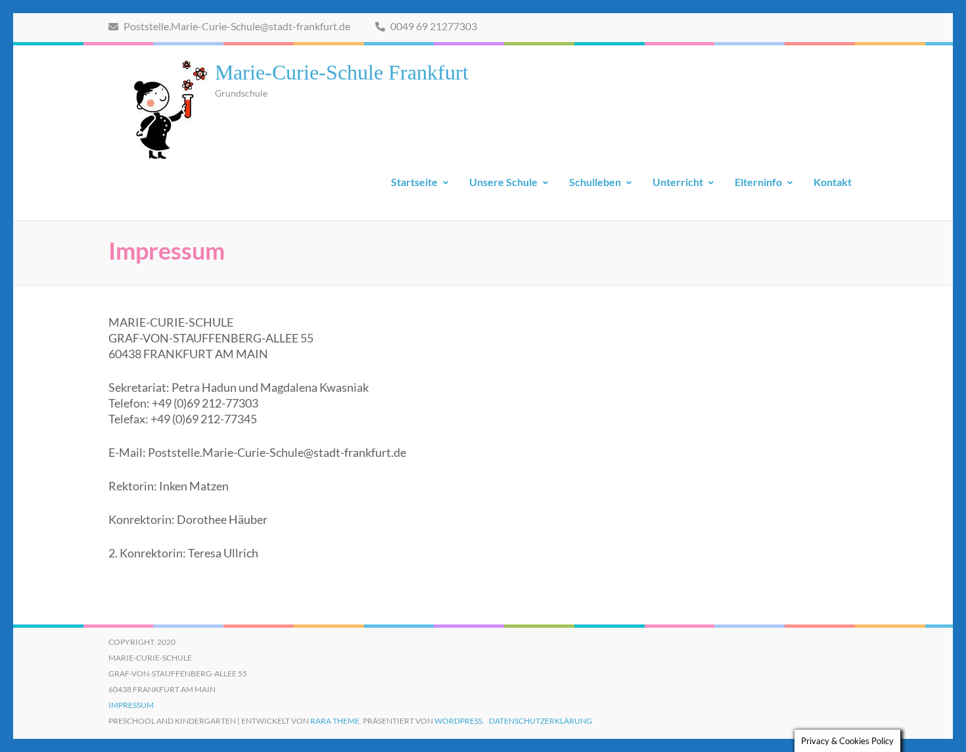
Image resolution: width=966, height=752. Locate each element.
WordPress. (459, 721)
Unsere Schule (503, 182)
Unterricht (678, 182)
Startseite (414, 182)
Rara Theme (334, 721)
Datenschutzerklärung (540, 721)
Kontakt (833, 182)
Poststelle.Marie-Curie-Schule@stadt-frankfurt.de (236, 26)
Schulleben (595, 182)
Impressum (131, 705)
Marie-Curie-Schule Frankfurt (342, 72)
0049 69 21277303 (432, 26)
